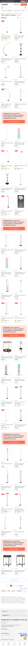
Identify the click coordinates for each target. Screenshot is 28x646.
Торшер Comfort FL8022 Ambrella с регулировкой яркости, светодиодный (6, 380)
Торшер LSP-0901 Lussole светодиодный (20, 403)
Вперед (20, 585)
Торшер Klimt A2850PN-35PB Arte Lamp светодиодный (20, 189)
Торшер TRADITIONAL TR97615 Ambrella (7, 318)
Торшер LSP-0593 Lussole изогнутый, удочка (6, 105)
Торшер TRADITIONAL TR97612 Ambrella (7, 425)
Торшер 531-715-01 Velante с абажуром (20, 296)
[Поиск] (5, 8)
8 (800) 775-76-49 (20, 620)
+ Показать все (25, 591)
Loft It (16, 163)
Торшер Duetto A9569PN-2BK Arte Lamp (20, 105)
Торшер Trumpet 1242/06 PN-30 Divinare (20, 59)
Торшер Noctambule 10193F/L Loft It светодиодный (20, 250)
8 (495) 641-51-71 (17, 4)
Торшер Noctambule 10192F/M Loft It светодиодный (7, 189)
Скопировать (3, 623)
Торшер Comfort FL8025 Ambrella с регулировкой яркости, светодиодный (6, 273)
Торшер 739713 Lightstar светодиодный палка (6, 36)
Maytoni (2, 530)
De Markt (16, 79)
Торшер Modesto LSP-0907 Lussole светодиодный (20, 273)
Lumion (2, 57)
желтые (13, 590)
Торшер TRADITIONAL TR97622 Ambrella (7, 143)
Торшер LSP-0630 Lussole (20, 318)
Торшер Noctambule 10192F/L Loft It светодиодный (20, 425)
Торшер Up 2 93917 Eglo (19, 531)
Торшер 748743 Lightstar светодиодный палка (19, 464)
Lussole (2, 102)
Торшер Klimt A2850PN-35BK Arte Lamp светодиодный (6, 403)
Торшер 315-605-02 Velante (6, 463)
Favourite (16, 507)
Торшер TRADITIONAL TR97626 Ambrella (7, 250)
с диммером (19, 590)
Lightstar (2, 34)
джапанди (4, 590)
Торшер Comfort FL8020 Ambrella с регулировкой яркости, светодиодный (19, 143)
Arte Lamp (16, 102)
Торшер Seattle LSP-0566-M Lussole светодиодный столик (7, 357)
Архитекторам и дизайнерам (9, 10)
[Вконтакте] (22, 636)
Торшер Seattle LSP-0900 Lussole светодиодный (20, 571)
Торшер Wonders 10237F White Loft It (21, 166)
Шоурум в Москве (3, 10)
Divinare (16, 57)
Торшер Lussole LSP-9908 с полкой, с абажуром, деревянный (20, 357)
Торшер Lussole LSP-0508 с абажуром (6, 212)
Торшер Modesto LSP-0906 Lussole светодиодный (6, 296)
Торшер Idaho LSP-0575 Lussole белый (19, 212)
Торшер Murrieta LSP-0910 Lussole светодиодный (6, 487)
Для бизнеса (17, 10)
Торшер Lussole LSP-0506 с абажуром (6, 166)
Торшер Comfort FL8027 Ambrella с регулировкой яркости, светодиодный (19, 380)
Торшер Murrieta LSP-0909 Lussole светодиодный (20, 487)
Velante (2, 79)
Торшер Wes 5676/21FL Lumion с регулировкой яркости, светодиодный (7, 59)
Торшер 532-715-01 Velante (6, 81)
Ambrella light (3, 141)
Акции (23, 10)
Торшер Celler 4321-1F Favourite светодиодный (19, 509)
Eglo (15, 530)
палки (9, 590)
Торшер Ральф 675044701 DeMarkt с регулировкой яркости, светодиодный (20, 82)
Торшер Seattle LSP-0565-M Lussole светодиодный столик (7, 571)
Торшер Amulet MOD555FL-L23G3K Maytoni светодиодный (6, 532)
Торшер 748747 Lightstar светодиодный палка (19, 36)
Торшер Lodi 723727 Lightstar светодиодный (7, 509)
